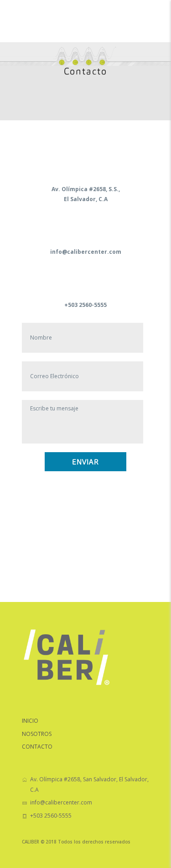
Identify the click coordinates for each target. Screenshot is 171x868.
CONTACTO (37, 746)
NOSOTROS (37, 734)
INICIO (30, 721)
